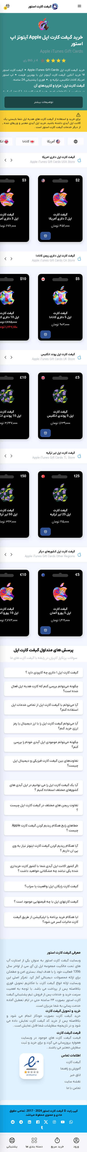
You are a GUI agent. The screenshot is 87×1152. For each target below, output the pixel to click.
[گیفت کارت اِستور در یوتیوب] (62, 1122)
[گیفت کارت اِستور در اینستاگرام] (54, 1122)
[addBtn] (45, 236)
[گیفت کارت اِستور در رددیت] (12, 1122)
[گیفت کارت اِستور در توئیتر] (46, 1122)
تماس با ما (73, 1088)
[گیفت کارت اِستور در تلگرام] (20, 1122)
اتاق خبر (75, 1075)
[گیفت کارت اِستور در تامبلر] (41, 1128)
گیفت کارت (73, 1062)
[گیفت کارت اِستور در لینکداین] (29, 1122)
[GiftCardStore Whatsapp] (71, 1122)
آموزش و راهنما (70, 1069)
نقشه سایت (73, 1082)
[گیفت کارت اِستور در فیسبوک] (37, 1122)
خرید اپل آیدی (37, 123)
